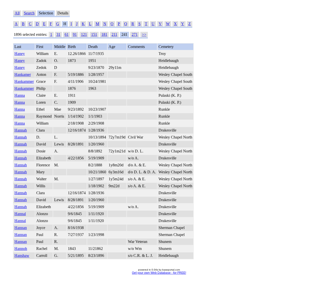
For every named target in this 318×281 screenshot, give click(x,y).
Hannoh (20, 248)
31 (58, 34)
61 (67, 34)
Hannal (20, 214)
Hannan (20, 228)
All (17, 13)
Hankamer (22, 74)
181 (104, 34)
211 (114, 34)
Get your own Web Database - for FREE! (159, 273)
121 (84, 34)
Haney (19, 53)
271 (135, 34)
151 (94, 34)
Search (29, 13)
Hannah (20, 130)
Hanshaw (21, 255)
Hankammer (24, 81)
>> (144, 34)
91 (75, 34)
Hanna (19, 95)
